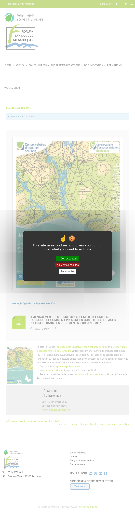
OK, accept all (68, 258)
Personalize (68, 271)
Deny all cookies (69, 265)
